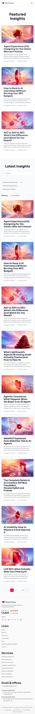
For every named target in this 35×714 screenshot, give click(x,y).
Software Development (10, 182)
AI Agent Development (7, 656)
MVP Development (6, 659)
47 (23, 590)
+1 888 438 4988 (7, 694)
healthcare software (9, 189)
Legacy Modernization (7, 668)
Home (3, 629)
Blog (2, 641)
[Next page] (27, 590)
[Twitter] (5, 619)
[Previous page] (8, 590)
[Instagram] (9, 619)
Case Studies (5, 638)
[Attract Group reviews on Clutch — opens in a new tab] (9, 612)
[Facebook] (2, 619)
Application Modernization (8, 665)
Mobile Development (7, 676)
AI (21, 182)
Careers (3, 647)
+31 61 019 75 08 (7, 701)
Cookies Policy (17, 710)
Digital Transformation (7, 662)
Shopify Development (7, 671)
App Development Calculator (9, 644)
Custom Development (10, 186)
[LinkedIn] (21, 619)
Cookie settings (26, 710)
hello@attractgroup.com (10, 686)
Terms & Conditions (18, 711)
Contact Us (4, 635)
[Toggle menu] (32, 3)
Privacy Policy (8, 710)
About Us (4, 632)
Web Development (6, 674)
